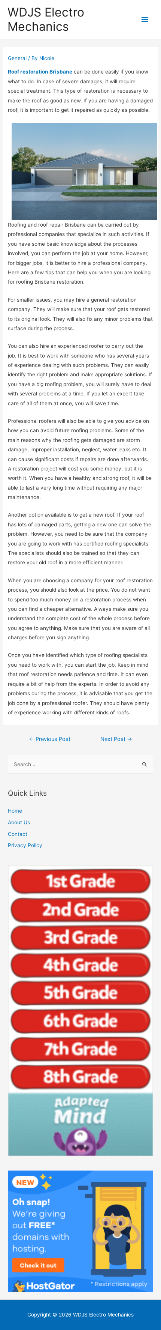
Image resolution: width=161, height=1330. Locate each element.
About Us (19, 822)
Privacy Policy (25, 845)
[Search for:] (80, 764)
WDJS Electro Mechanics (45, 19)
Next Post (116, 739)
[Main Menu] (145, 20)
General (17, 58)
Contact (17, 834)
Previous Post (49, 739)
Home (15, 811)
